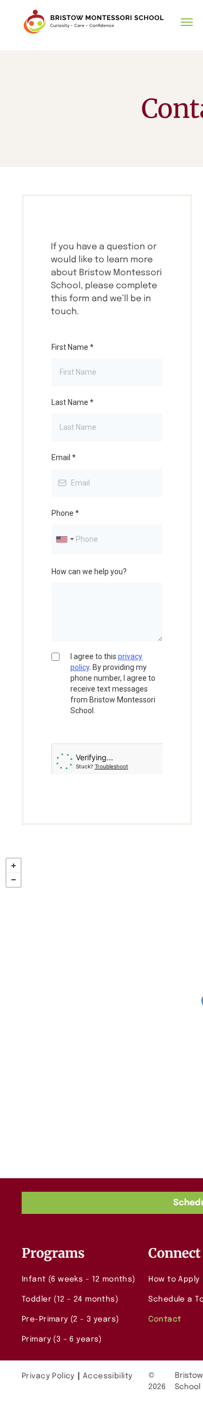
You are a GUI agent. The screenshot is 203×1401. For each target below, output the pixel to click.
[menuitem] (81, 1280)
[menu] (187, 22)
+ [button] (13, 866)
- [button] (13, 880)
